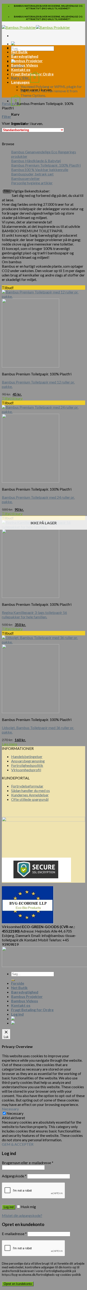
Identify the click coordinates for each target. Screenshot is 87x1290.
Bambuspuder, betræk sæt (32, 174)
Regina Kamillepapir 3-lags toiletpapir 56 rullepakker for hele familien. (34, 614)
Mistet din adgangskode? (22, 1215)
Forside (17, 47)
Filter (7, 191)
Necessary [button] (10, 1109)
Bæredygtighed (24, 56)
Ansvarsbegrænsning (28, 761)
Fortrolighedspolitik (27, 765)
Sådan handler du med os (30, 790)
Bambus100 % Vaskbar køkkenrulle (39, 169)
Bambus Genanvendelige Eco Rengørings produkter (43, 154)
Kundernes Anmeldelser (30, 795)
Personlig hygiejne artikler (32, 183)
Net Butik (19, 52)
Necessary (14, 1113)
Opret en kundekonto (18, 1284)
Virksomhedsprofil (26, 770)
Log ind (8, 1207)
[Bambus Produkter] (36, 27)
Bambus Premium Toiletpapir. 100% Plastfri (46, 165)
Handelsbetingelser (26, 756)
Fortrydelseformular (27, 786)
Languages (20, 82)
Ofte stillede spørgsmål (29, 799)
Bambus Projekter (27, 60)
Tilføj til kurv (12, 398)
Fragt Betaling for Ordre (32, 1009)
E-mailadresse (14, 1233)
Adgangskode (14, 1176)
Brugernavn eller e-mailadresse (27, 1162)
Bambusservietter (25, 178)
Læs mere (9, 744)
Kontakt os (20, 69)
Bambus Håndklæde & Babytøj (36, 160)
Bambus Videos (24, 65)
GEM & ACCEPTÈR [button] (17, 1144)
